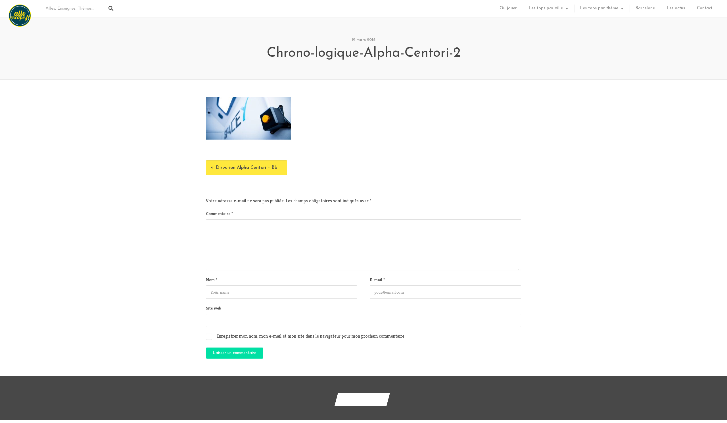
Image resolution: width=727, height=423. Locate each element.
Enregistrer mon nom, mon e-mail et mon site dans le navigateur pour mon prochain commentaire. (310, 336)
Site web (213, 308)
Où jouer (508, 8)
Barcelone (645, 8)
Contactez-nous (362, 399)
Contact (705, 8)
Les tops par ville (546, 8)
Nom (211, 279)
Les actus (676, 8)
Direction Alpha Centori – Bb (246, 167)
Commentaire (219, 213)
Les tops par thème (599, 8)
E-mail (377, 279)
